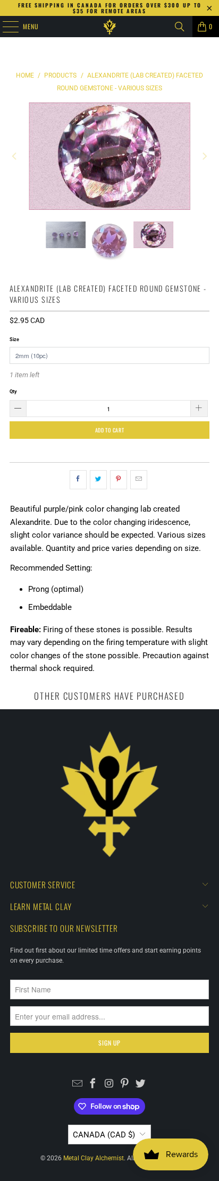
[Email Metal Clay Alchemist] (77, 1084)
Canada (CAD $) (104, 1135)
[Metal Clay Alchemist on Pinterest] (124, 1084)
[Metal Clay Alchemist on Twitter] (140, 1084)
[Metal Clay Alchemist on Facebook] (93, 1084)
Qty (13, 391)
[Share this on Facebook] (78, 479)
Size (14, 339)
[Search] (180, 26)
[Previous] (15, 156)
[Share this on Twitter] (98, 479)
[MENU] (5, 26)
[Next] (204, 156)
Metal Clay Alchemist (93, 1158)
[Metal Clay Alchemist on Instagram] (109, 1084)
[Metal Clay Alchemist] (109, 26)
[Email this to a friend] (138, 479)
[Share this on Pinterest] (118, 479)
